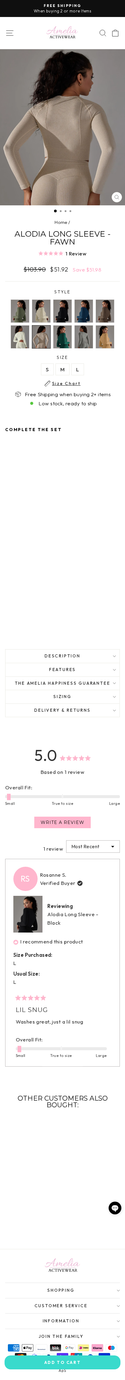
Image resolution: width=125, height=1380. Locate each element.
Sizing (62, 696)
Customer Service (61, 1305)
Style (62, 292)
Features (62, 669)
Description (62, 656)
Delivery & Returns (62, 710)
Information (61, 1321)
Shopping (60, 1290)
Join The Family (61, 1336)
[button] (62, 253)
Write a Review (66, 823)
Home (61, 222)
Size (66, 358)
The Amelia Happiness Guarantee (62, 683)
